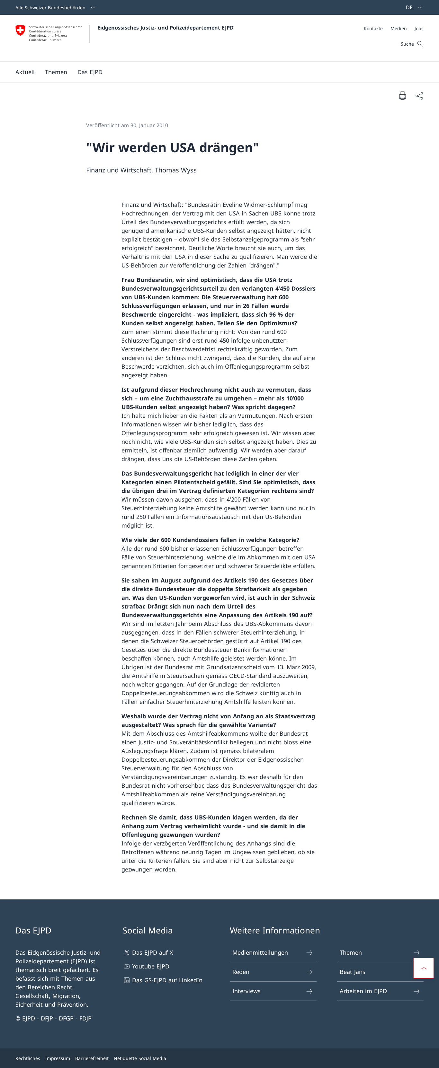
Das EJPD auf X (152, 952)
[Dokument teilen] (419, 95)
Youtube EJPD (150, 966)
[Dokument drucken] (402, 95)
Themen (351, 952)
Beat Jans (352, 972)
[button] (25, 72)
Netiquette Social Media (140, 1058)
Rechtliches (27, 1058)
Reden (240, 972)
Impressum (57, 1058)
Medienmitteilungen (260, 952)
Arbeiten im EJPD (363, 991)
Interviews (246, 991)
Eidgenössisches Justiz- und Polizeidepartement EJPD (165, 27)
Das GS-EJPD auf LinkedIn (167, 980)
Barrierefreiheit (92, 1058)
